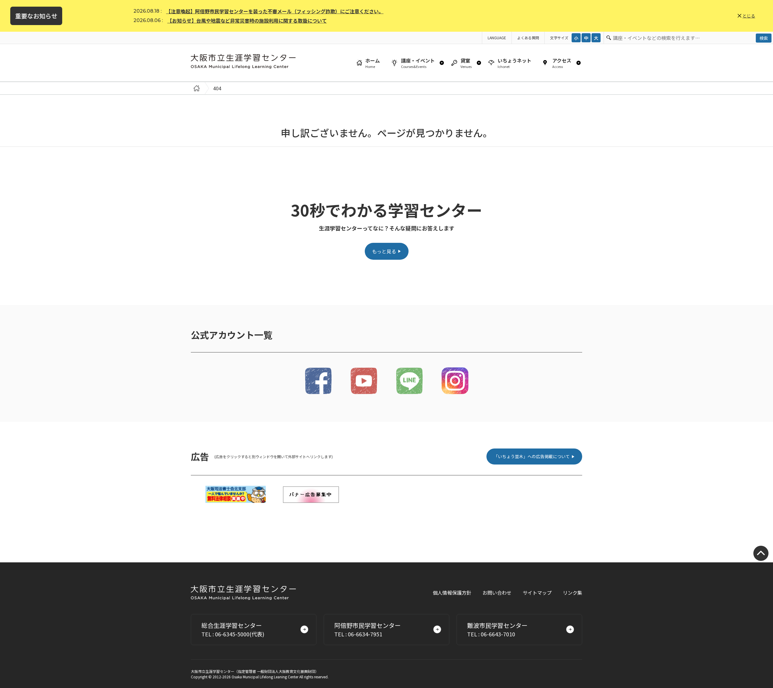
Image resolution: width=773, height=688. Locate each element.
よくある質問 (528, 37)
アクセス (561, 63)
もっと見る (384, 251)
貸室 (466, 63)
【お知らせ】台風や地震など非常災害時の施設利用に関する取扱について (247, 20)
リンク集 (572, 592)
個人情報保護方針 (452, 592)
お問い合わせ (497, 592)
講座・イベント (418, 63)
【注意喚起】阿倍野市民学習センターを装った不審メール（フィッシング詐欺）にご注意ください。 (274, 11)
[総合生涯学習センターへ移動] (195, 88)
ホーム (372, 63)
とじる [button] (749, 16)
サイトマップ (537, 592)
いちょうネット (514, 63)
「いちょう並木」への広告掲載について (532, 456)
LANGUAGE (497, 37)
